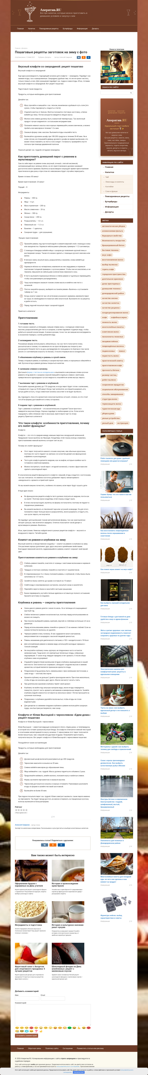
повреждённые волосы (113, 346)
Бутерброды (68, 29)
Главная (20, 29)
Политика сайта (51, 1048)
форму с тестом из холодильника (40, 372)
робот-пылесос (109, 380)
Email (43, 995)
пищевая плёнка (110, 341)
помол (122, 351)
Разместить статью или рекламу (90, 1048)
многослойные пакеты (113, 327)
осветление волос (110, 332)
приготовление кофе (112, 365)
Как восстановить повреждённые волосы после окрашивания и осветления (114, 533)
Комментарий (20, 1003)
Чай (107, 177)
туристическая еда (111, 409)
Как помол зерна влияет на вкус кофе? (117, 569)
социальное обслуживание (115, 389)
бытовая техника (110, 250)
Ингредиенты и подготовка (28, 925)
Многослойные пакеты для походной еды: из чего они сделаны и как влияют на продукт (116, 879)
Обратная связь (34, 1048)
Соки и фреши (111, 191)
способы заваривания (112, 394)
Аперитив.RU (50, 9)
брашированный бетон (113, 245)
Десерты (95, 29)
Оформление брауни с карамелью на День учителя (29, 884)
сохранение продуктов (113, 385)
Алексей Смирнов (22, 825)
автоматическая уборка (113, 226)
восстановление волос (112, 260)
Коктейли (109, 186)
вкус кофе (106, 255)
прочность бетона (110, 370)
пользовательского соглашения (68, 1066)
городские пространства (113, 274)
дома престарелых (111, 284)
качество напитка (110, 303)
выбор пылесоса (109, 264)
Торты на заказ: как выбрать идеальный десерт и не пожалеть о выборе (115, 710)
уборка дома (108, 413)
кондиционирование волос (115, 312)
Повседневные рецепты (49, 29)
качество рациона (111, 308)
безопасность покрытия (113, 240)
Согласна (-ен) (79, 1072)
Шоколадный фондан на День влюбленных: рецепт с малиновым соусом (66, 968)
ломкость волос (109, 322)
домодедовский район (113, 293)
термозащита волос (111, 404)
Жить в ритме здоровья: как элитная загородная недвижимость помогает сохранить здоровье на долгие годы (116, 633)
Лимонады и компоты (114, 182)
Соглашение (68, 1048)
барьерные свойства (112, 236)
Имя (16, 995)
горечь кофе (108, 269)
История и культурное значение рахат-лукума (67, 926)
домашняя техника (111, 288)
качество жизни (110, 298)
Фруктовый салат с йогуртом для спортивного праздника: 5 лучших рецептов (30, 968)
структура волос (109, 399)
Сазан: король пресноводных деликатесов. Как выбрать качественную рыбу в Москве (113, 763)
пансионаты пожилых (112, 336)
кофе (104, 317)
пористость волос (110, 356)
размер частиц (109, 375)
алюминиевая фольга (112, 231)
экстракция (122, 423)
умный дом (107, 423)
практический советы (112, 360)
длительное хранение (112, 279)
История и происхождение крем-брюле (65, 884)
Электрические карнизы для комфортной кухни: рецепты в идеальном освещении (113, 671)
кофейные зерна (119, 317)
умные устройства (111, 418)
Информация (82, 29)
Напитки (31, 29)
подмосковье (108, 351)
